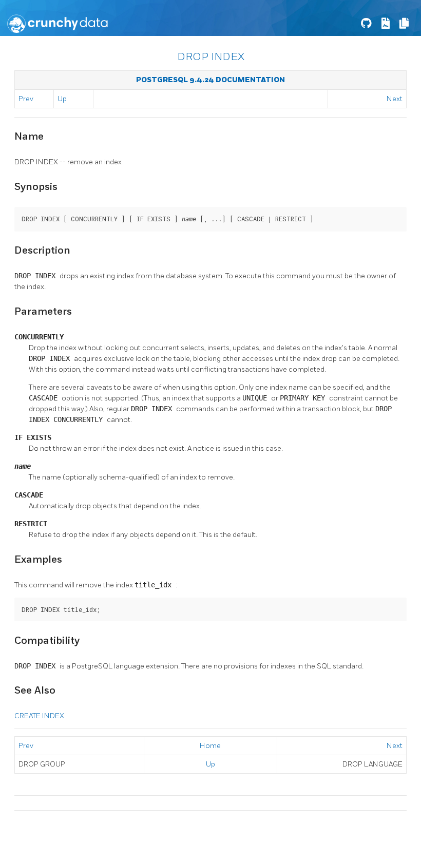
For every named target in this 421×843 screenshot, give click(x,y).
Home (210, 745)
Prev (25, 98)
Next (395, 98)
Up (62, 98)
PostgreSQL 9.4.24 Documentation (210, 79)
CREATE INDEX (39, 716)
